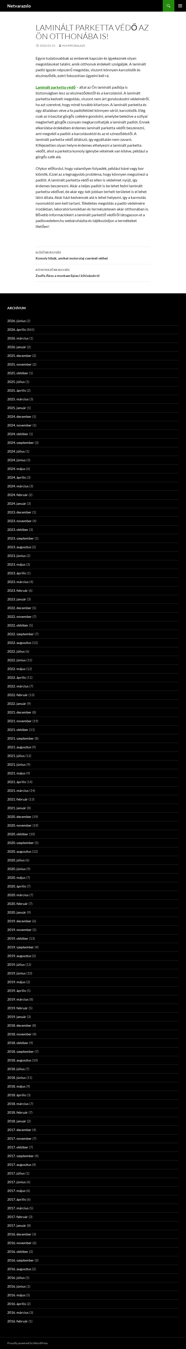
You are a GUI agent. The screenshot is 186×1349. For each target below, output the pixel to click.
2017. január (16, 1225)
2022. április (16, 677)
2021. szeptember (20, 738)
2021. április (16, 782)
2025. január (16, 408)
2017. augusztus (19, 1164)
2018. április (16, 1095)
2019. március (18, 999)
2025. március (18, 399)
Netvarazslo (19, 5)
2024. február (17, 495)
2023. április (16, 573)
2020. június (16, 869)
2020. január (16, 912)
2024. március (18, 486)
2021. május (16, 773)
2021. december (19, 712)
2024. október (17, 434)
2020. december (19, 817)
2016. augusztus (19, 1269)
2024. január (16, 503)
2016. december (19, 1234)
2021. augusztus (19, 747)
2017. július (16, 1173)
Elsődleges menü (180, 6)
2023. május (16, 564)
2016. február (17, 1321)
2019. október (17, 938)
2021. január (16, 808)
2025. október (17, 373)
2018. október (17, 1043)
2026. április (16, 329)
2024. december (19, 416)
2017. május (16, 1191)
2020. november (19, 825)
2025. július (16, 382)
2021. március (18, 790)
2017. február (17, 1217)
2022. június (16, 660)
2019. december (19, 921)
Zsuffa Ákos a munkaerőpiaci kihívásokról (68, 273)
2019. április (16, 990)
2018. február (17, 1112)
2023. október (17, 529)
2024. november (19, 425)
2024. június (16, 460)
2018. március (18, 1104)
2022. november (19, 616)
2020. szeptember (20, 843)
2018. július (16, 1069)
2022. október (17, 625)
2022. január (16, 703)
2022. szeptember (20, 634)
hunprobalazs (73, 45)
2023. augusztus (19, 547)
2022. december (19, 608)
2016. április (16, 1304)
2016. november (19, 1243)
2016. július (16, 1278)
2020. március (18, 895)
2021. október (17, 730)
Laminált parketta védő (56, 87)
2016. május (16, 1295)
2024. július (16, 451)
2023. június (16, 556)
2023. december (19, 512)
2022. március (18, 686)
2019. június (16, 973)
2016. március (18, 1312)
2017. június (16, 1182)
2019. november (19, 930)
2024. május (16, 469)
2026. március (18, 338)
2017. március (18, 1208)
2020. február (17, 904)
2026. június (16, 321)
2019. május (16, 982)
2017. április (16, 1199)
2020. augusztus (19, 851)
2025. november (19, 364)
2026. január (16, 347)
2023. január (16, 599)
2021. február (17, 799)
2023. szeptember (20, 538)
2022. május (16, 669)
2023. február (17, 590)
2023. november (19, 521)
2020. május (16, 877)
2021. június (16, 764)
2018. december (19, 1025)
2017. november (19, 1138)
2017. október (17, 1147)
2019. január (16, 1017)
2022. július (16, 651)
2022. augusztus (19, 643)
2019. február (17, 1008)
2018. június (16, 1077)
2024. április (16, 477)
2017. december (19, 1130)
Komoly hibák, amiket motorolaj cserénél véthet (72, 255)
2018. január (16, 1121)
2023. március (18, 582)
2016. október (17, 1251)
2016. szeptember (20, 1260)
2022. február (17, 695)
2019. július (16, 964)
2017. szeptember (20, 1156)
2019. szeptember (20, 947)
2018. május (16, 1086)
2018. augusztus (19, 1060)
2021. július (16, 756)
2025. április (16, 390)
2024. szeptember (20, 442)
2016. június (16, 1286)
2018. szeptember (20, 1051)
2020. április (16, 886)
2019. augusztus (19, 956)
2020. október (17, 834)
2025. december (19, 355)
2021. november (19, 721)
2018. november (19, 1034)
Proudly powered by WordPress (27, 1343)
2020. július (16, 860)
